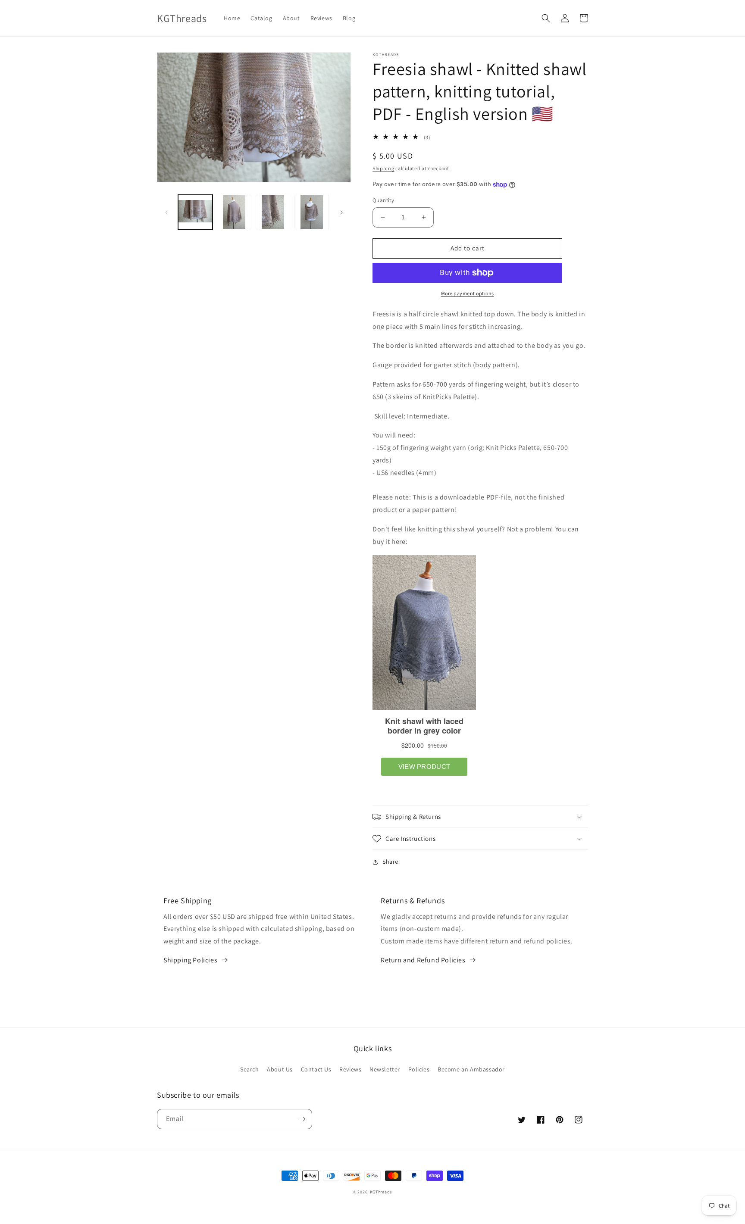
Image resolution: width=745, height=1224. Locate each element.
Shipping (383, 168)
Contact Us (316, 1069)
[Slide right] (341, 212)
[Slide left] (166, 212)
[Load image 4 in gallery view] (311, 212)
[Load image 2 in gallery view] (234, 212)
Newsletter (384, 1069)
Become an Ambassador (471, 1069)
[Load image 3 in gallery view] (273, 212)
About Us (280, 1069)
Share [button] (390, 861)
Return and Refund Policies (423, 960)
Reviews (350, 1069)
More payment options (467, 293)
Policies (419, 1069)
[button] (545, 18)
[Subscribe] (302, 1119)
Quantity (383, 200)
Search (249, 1069)
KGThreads (381, 1192)
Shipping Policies (190, 960)
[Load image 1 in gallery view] (195, 212)
